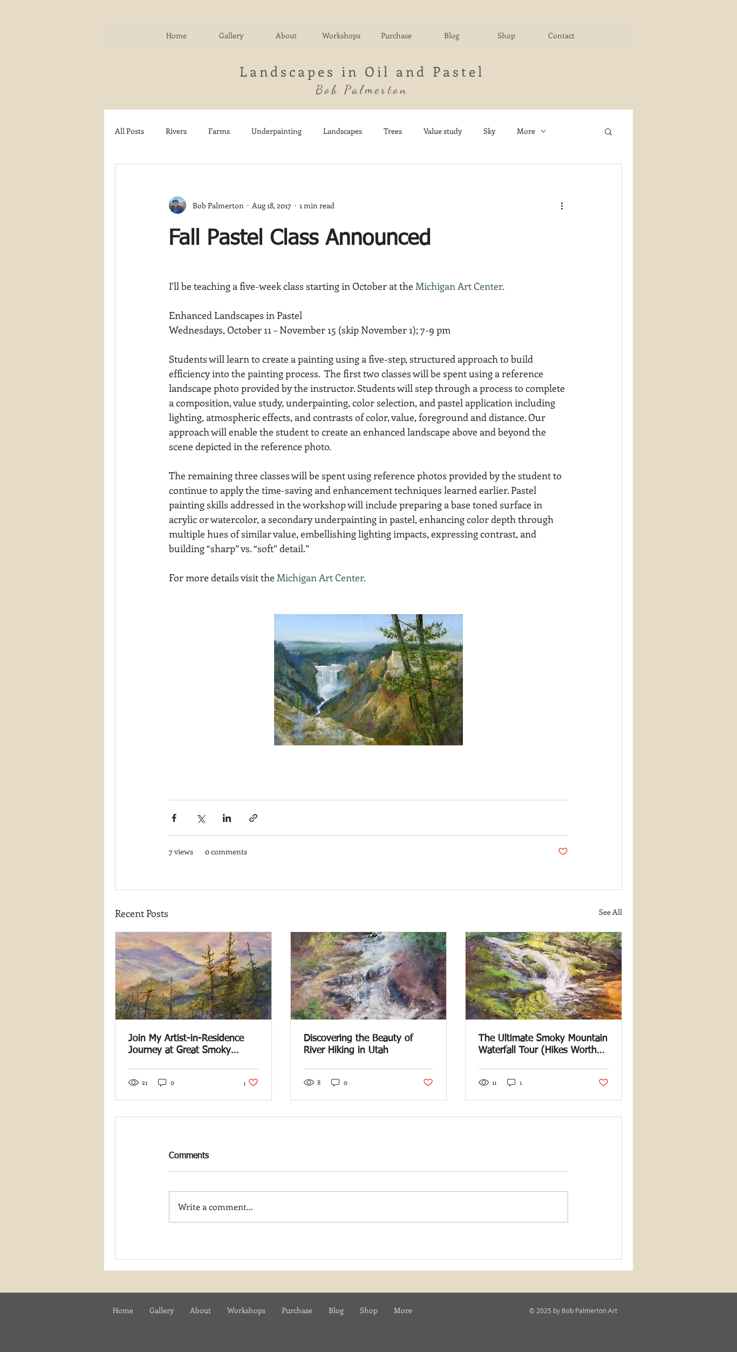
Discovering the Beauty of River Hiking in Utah (358, 1044)
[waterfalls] (544, 976)
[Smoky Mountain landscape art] (193, 976)
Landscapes (342, 131)
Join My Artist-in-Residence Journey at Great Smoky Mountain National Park (186, 1045)
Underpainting (276, 131)
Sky (489, 131)
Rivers (176, 131)
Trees (393, 131)
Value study (443, 131)
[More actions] (561, 205)
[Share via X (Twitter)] (200, 818)
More (526, 131)
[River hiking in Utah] (369, 976)
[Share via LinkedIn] (227, 818)
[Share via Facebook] (174, 818)
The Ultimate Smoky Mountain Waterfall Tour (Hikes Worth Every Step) (543, 1045)
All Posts (129, 131)
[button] (608, 131)
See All (610, 912)
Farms (219, 131)
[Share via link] (253, 818)
